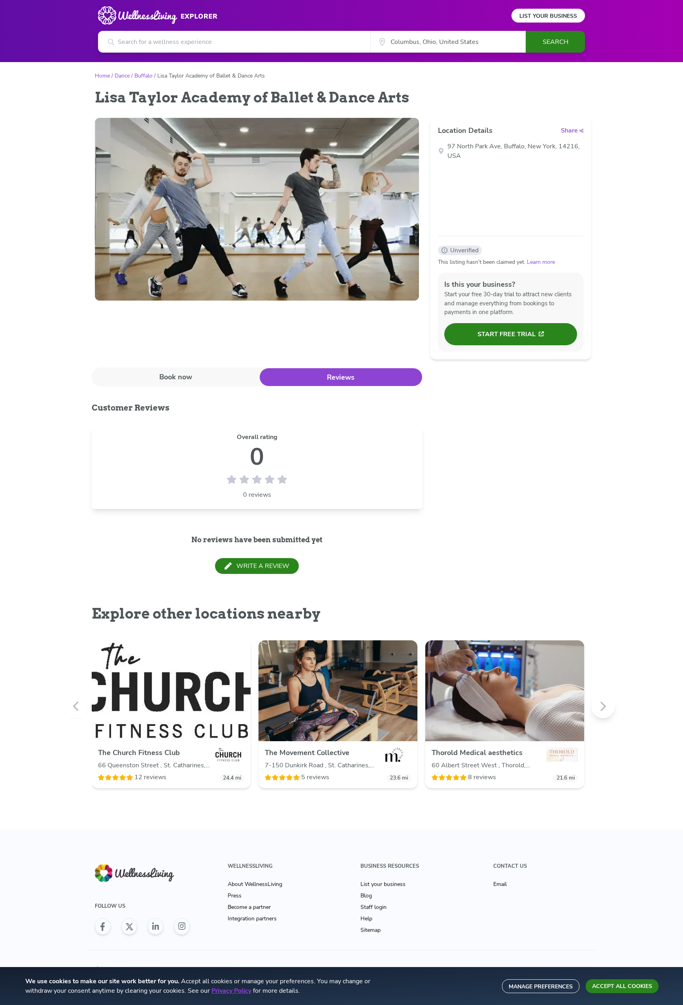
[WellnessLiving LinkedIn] (155, 926)
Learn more (541, 262)
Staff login (373, 907)
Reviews (341, 377)
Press (235, 895)
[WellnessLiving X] (129, 926)
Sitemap (370, 930)
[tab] (176, 377)
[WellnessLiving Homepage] (142, 873)
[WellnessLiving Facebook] (103, 926)
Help (366, 918)
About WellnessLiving (255, 884)
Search (555, 42)
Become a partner (249, 907)
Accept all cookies (622, 986)
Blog (366, 895)
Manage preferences (541, 986)
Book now (175, 377)
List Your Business (548, 16)
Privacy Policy (231, 990)
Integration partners (252, 918)
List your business (383, 884)
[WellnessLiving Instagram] (182, 926)
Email (500, 884)
